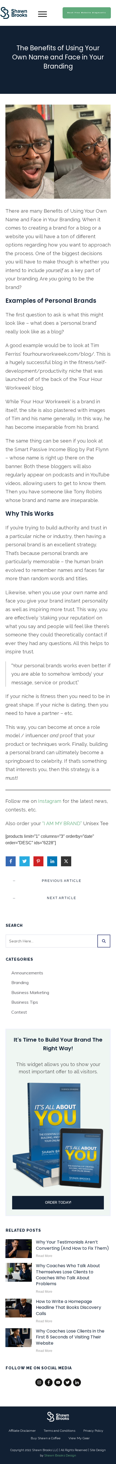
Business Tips (24, 1002)
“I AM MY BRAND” (62, 823)
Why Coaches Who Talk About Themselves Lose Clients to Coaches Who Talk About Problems (68, 1275)
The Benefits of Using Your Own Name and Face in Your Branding (58, 57)
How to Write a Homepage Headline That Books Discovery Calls (68, 1307)
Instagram (49, 801)
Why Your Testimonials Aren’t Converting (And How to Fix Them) (72, 1245)
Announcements (27, 972)
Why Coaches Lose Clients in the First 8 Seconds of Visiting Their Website (70, 1337)
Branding (20, 982)
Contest (19, 1012)
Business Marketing (30, 992)
